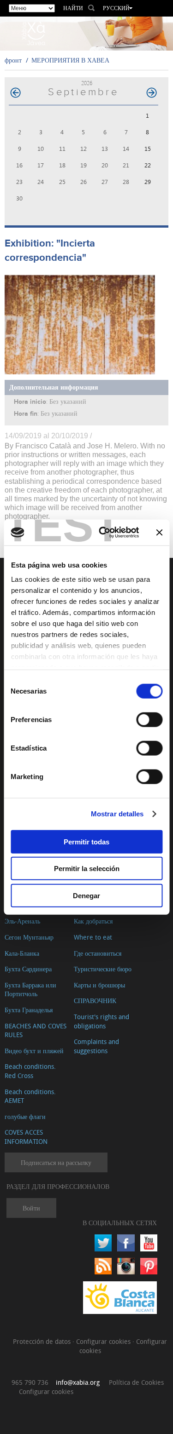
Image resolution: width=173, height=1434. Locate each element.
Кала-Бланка (22, 953)
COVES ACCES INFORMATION (26, 1137)
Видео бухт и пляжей (34, 1050)
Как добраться (93, 921)
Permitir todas (86, 841)
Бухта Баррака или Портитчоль (30, 989)
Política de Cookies (136, 1382)
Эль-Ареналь (22, 921)
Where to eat (93, 937)
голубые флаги (25, 1116)
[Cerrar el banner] (159, 532)
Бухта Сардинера (28, 968)
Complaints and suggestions (96, 1046)
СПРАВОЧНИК (95, 1000)
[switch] (149, 719)
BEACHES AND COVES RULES (35, 1030)
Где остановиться (97, 953)
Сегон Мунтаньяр (29, 937)
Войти (31, 1208)
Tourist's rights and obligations (101, 1021)
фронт (13, 60)
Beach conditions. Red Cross (30, 1071)
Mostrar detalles (117, 814)
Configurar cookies (104, 1341)
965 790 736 (30, 1382)
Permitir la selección (86, 868)
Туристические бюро (102, 968)
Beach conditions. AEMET (30, 1096)
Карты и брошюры (99, 985)
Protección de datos (42, 1341)
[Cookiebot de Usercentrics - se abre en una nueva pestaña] (103, 533)
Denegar (86, 895)
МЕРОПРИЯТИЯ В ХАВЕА (70, 60)
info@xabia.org (78, 1382)
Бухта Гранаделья (29, 1009)
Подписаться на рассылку (56, 1162)
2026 (86, 83)
